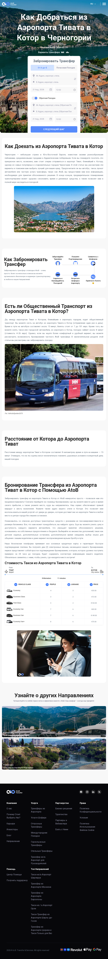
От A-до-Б (42, 68)
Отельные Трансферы (42, 851)
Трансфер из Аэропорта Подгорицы (18, 768)
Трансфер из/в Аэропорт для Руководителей (38, 860)
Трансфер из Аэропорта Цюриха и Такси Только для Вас (41, 930)
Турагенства (61, 814)
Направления (13, 841)
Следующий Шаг (54, 129)
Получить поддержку (17, 880)
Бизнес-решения (63, 808)
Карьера (11, 823)
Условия (84, 817)
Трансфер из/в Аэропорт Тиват (16, 735)
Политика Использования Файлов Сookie (87, 826)
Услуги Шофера (38, 817)
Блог (9, 835)
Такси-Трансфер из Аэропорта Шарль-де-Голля (41, 917)
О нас (9, 808)
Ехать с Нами (61, 829)
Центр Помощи (14, 874)
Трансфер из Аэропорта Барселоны (37, 896)
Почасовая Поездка (66, 68)
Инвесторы (12, 829)
